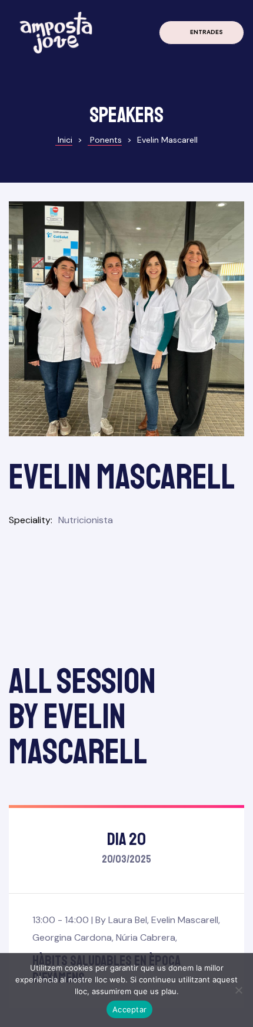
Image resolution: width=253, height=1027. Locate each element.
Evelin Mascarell (184, 920)
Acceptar (129, 1009)
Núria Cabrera (145, 937)
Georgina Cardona (72, 937)
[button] (201, 33)
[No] (238, 990)
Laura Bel (127, 920)
